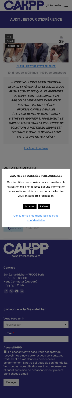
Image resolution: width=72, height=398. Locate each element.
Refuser (44, 206)
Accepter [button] (29, 206)
